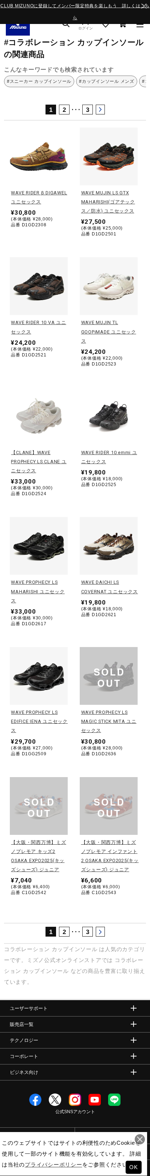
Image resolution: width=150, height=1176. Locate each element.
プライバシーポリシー (53, 1164)
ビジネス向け (24, 1072)
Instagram (75, 1100)
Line (114, 1100)
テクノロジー (24, 1040)
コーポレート (24, 1056)
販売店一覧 (21, 1024)
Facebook (35, 1100)
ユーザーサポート (29, 1008)
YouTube (94, 1100)
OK (133, 1167)
